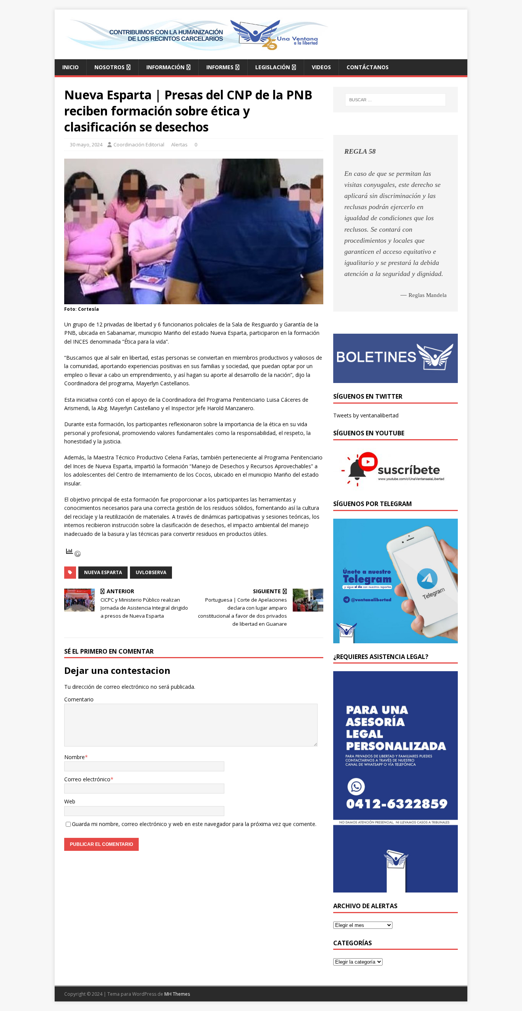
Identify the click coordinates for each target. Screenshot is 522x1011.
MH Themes (177, 994)
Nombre (74, 757)
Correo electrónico (87, 779)
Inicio (70, 67)
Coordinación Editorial (138, 144)
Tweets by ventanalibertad (366, 415)
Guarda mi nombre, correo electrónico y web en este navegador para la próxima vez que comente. (194, 824)
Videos (321, 67)
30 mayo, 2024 (86, 144)
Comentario (79, 699)
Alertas (179, 144)
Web (69, 801)
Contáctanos (368, 67)
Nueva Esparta (103, 572)
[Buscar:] (395, 99)
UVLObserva (151, 572)
